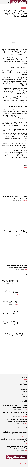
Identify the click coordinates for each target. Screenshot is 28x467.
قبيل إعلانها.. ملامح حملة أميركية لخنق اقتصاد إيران (14, 232)
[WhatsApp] (16, 20)
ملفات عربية (24, 200)
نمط (26, 269)
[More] (12, 20)
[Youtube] (21, 464)
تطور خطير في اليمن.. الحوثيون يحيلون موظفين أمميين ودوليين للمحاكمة (16, 266)
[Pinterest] (19, 20)
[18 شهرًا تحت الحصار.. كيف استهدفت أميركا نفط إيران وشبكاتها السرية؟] (14, 181)
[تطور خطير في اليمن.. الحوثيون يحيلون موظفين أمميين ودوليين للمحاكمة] (14, 250)
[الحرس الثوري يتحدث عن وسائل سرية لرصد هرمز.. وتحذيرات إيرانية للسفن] (23, 313)
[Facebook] (25, 20)
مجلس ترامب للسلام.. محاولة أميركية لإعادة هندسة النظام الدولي (20, 334)
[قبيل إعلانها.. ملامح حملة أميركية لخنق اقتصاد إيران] (14, 215)
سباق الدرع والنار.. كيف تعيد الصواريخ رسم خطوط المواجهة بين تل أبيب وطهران (7, 334)
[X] (22, 20)
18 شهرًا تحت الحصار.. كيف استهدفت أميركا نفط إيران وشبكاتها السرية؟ (15, 197)
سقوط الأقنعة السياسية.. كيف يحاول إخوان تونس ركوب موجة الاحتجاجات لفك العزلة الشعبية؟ (10, 323)
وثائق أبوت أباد (24, 235)
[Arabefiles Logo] (18, 2)
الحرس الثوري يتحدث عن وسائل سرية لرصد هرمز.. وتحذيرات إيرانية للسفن (10, 312)
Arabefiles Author (14, 43)
